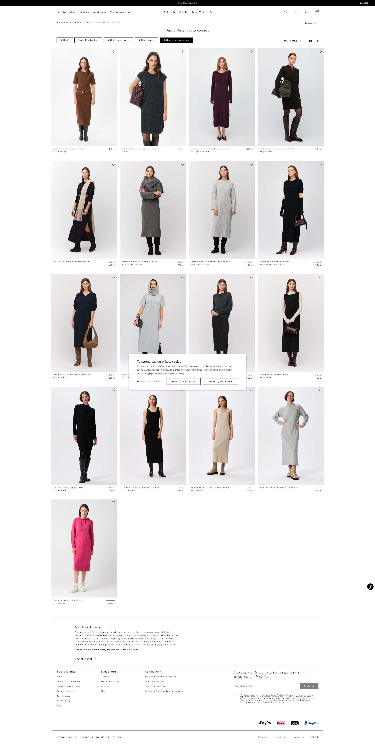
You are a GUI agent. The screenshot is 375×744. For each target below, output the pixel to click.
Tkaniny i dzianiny (110, 681)
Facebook (263, 737)
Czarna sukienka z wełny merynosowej (72, 262)
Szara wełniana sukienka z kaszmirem (278, 487)
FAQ (59, 705)
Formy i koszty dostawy (68, 686)
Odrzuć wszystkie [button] (183, 381)
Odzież (77, 22)
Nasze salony (63, 701)
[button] (286, 12)
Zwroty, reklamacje (66, 691)
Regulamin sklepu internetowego (161, 676)
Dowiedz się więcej (174, 373)
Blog (103, 691)
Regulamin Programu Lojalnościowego (164, 691)
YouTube (280, 737)
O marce (105, 676)
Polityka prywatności (155, 681)
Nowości (187, 3)
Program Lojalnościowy (68, 681)
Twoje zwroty (63, 696)
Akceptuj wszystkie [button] (220, 381)
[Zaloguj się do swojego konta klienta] (296, 12)
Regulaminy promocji (155, 686)
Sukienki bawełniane (118, 40)
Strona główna (64, 22)
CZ (113, 737)
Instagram (298, 737)
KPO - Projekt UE (94, 737)
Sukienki (89, 22)
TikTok (314, 737)
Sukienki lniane (146, 40)
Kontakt (61, 676)
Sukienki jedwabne (88, 40)
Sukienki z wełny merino (176, 40)
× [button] (241, 358)
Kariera (104, 686)
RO (119, 737)
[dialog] (187, 372)
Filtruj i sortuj (289, 40)
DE (108, 737)
